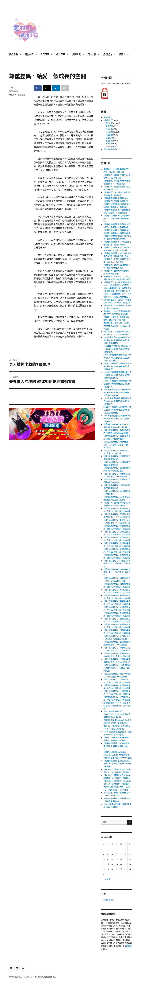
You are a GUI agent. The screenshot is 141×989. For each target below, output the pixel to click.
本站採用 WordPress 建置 (45, 977)
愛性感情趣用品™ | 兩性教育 (20, 977)
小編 (11, 87)
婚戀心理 (109, 129)
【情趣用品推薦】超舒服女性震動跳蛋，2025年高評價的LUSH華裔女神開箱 (117, 764)
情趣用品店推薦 (109, 149)
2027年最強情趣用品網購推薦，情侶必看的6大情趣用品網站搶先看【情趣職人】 (117, 384)
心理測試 (109, 135)
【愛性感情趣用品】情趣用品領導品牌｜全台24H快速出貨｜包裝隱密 (116, 572)
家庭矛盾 (21, 95)
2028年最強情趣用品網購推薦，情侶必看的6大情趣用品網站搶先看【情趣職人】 (117, 366)
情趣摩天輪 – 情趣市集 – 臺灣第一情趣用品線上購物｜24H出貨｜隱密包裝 (117, 326)
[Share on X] (47, 88)
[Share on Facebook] (38, 88)
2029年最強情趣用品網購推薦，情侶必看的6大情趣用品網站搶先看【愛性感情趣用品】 (117, 340)
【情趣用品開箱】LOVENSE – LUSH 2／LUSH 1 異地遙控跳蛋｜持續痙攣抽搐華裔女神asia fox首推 (117, 755)
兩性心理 (109, 123)
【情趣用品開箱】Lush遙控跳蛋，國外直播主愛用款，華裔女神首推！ (117, 746)
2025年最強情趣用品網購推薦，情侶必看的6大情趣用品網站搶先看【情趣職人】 (117, 418)
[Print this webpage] (65, 88)
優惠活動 (107, 117)
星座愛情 (109, 140)
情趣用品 (13, 54)
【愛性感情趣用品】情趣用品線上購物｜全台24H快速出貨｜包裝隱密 (116, 563)
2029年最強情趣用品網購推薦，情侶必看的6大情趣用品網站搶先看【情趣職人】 (117, 349)
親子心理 (109, 146)
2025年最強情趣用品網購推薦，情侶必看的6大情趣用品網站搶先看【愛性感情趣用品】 (117, 410)
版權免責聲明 (108, 900)
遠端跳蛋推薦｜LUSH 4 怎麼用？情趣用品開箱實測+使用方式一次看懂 (117, 706)
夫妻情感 (109, 126)
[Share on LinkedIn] (56, 88)
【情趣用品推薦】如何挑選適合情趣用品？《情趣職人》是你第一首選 (116, 218)
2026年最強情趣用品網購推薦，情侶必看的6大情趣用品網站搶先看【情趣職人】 (117, 401)
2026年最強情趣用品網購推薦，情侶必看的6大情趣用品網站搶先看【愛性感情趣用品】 (117, 392)
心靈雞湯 (109, 138)
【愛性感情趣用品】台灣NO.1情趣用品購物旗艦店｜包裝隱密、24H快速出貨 (117, 668)
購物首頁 (29, 54)
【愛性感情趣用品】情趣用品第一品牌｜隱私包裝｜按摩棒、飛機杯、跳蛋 (116, 445)
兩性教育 (12, 95)
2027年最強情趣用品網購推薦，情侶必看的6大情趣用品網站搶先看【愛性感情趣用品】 (117, 375)
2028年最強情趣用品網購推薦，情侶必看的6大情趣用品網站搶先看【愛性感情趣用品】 (117, 358)
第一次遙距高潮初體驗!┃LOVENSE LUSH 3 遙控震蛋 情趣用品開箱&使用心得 (116, 714)
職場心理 (109, 143)
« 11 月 (107, 879)
